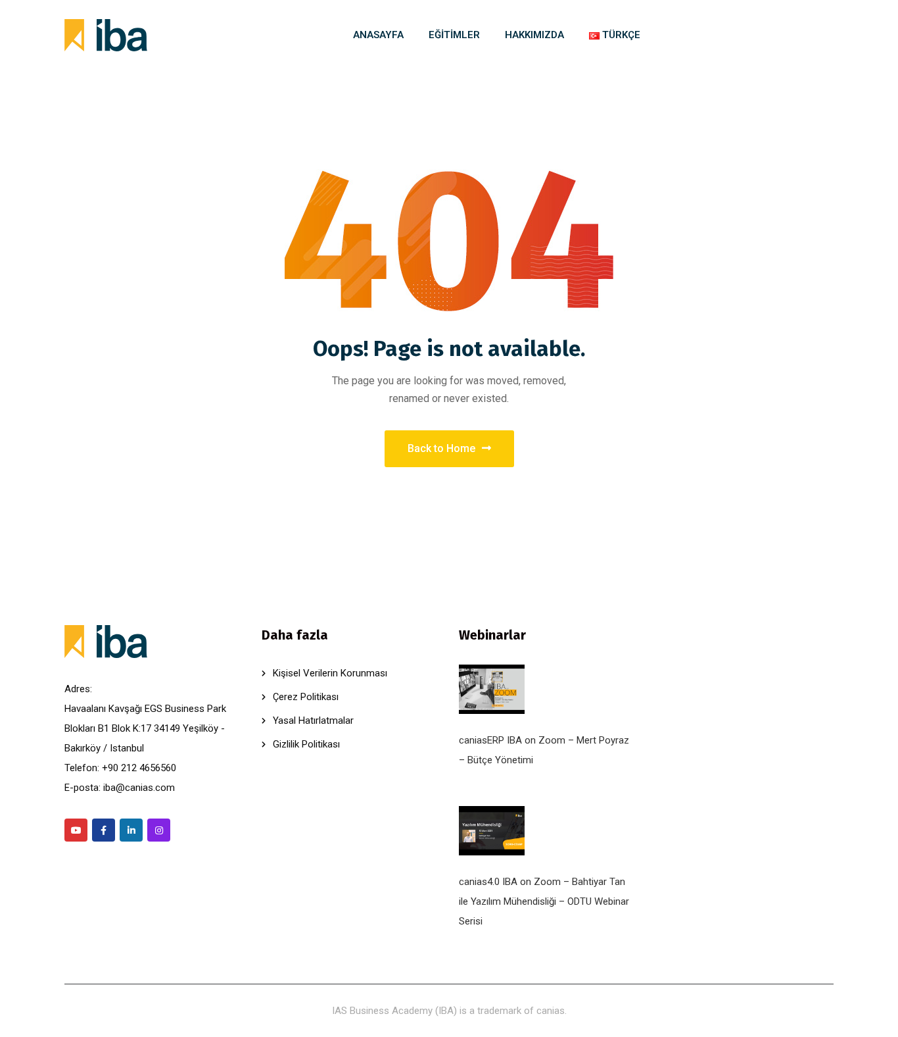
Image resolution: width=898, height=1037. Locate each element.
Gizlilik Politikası (306, 744)
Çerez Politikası (306, 697)
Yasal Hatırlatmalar (313, 720)
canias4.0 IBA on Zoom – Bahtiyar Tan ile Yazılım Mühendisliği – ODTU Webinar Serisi (544, 901)
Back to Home (441, 448)
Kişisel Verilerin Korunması (330, 673)
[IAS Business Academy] (105, 35)
